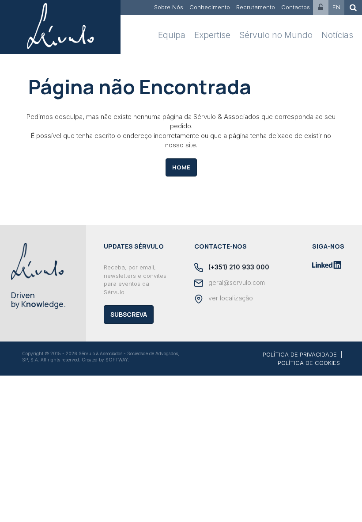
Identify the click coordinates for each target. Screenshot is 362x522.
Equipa (171, 35)
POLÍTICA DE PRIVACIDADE (300, 354)
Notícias (337, 35)
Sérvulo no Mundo (276, 35)
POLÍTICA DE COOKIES (309, 362)
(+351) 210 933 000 (238, 267)
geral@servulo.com (236, 282)
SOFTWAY (117, 359)
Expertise (212, 35)
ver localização (230, 298)
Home (181, 167)
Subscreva (128, 314)
